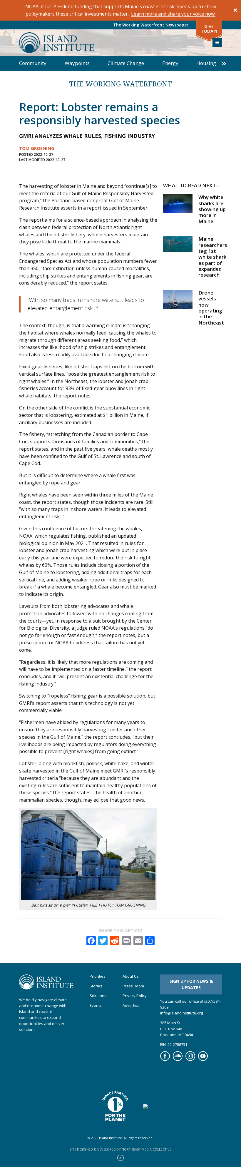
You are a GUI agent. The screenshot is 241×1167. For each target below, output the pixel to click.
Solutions (98, 996)
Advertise (131, 1005)
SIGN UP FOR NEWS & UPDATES (191, 984)
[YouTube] (203, 1059)
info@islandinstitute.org (181, 1013)
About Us (131, 976)
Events (96, 1005)
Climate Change (126, 63)
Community (32, 63)
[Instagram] (190, 1059)
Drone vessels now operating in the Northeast (211, 307)
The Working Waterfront (120, 83)
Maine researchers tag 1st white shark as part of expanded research (212, 256)
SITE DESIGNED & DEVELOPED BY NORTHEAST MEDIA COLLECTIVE (120, 1149)
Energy (170, 63)
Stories (96, 986)
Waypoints (77, 63)
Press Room (133, 986)
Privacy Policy (135, 996)
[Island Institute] (111, 42)
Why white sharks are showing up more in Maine (212, 209)
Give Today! (209, 28)
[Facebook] (165, 1059)
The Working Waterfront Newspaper (150, 25)
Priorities (98, 976)
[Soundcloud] (178, 1059)
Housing (206, 63)
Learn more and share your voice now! (173, 14)
